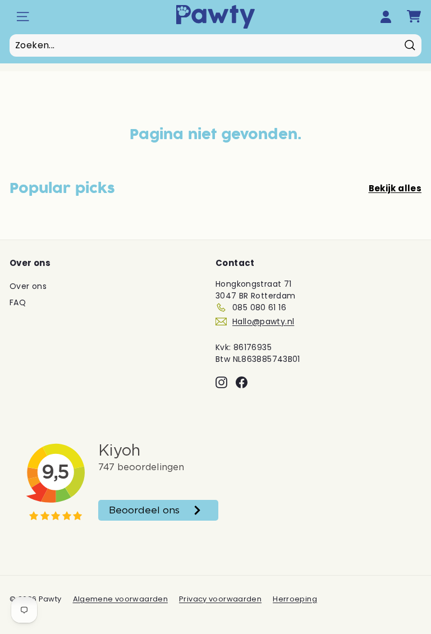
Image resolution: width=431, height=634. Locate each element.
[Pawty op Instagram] (221, 382)
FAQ (18, 302)
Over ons (28, 286)
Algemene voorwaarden (120, 599)
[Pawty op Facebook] (241, 382)
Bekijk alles (395, 188)
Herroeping (295, 599)
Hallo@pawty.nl (263, 321)
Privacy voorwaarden (220, 599)
